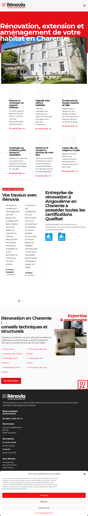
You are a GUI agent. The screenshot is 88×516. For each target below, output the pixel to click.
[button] (84, 474)
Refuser (44, 502)
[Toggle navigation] (72, 5)
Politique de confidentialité (44, 513)
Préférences (44, 508)
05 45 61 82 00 (9, 414)
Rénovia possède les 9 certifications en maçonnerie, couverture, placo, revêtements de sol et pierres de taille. (65, 227)
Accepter (44, 495)
